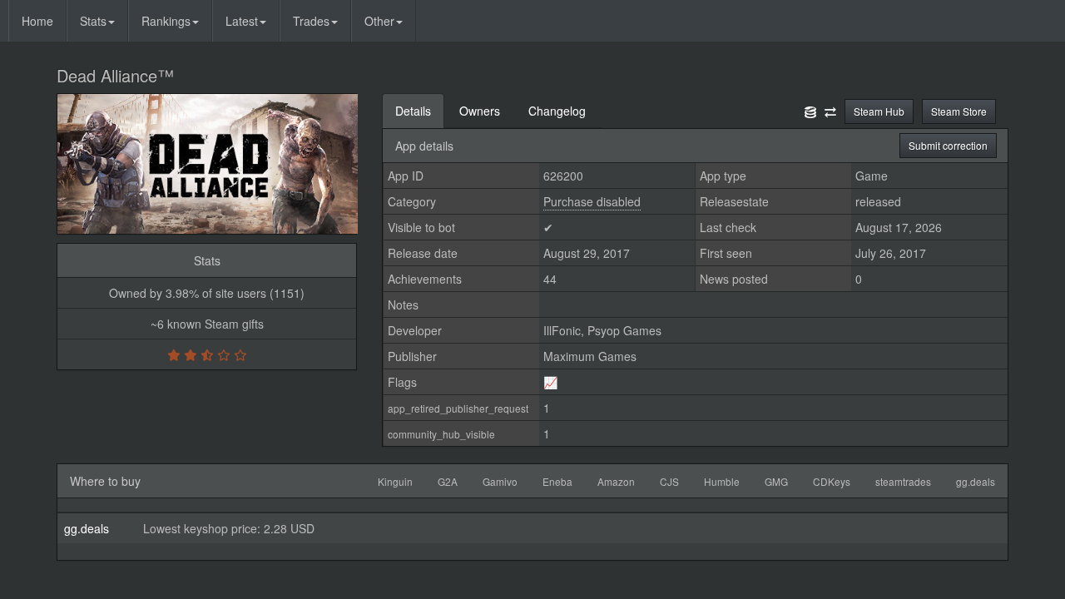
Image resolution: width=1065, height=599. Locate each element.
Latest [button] (241, 20)
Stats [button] (93, 20)
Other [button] (379, 20)
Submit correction (948, 145)
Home (37, 20)
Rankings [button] (166, 20)
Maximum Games (590, 356)
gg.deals (86, 528)
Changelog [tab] (557, 110)
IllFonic (562, 330)
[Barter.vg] (830, 110)
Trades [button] (311, 20)
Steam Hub (879, 111)
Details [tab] (413, 110)
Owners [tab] (479, 110)
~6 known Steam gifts (207, 323)
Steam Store (959, 111)
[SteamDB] (810, 110)
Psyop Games (624, 330)
